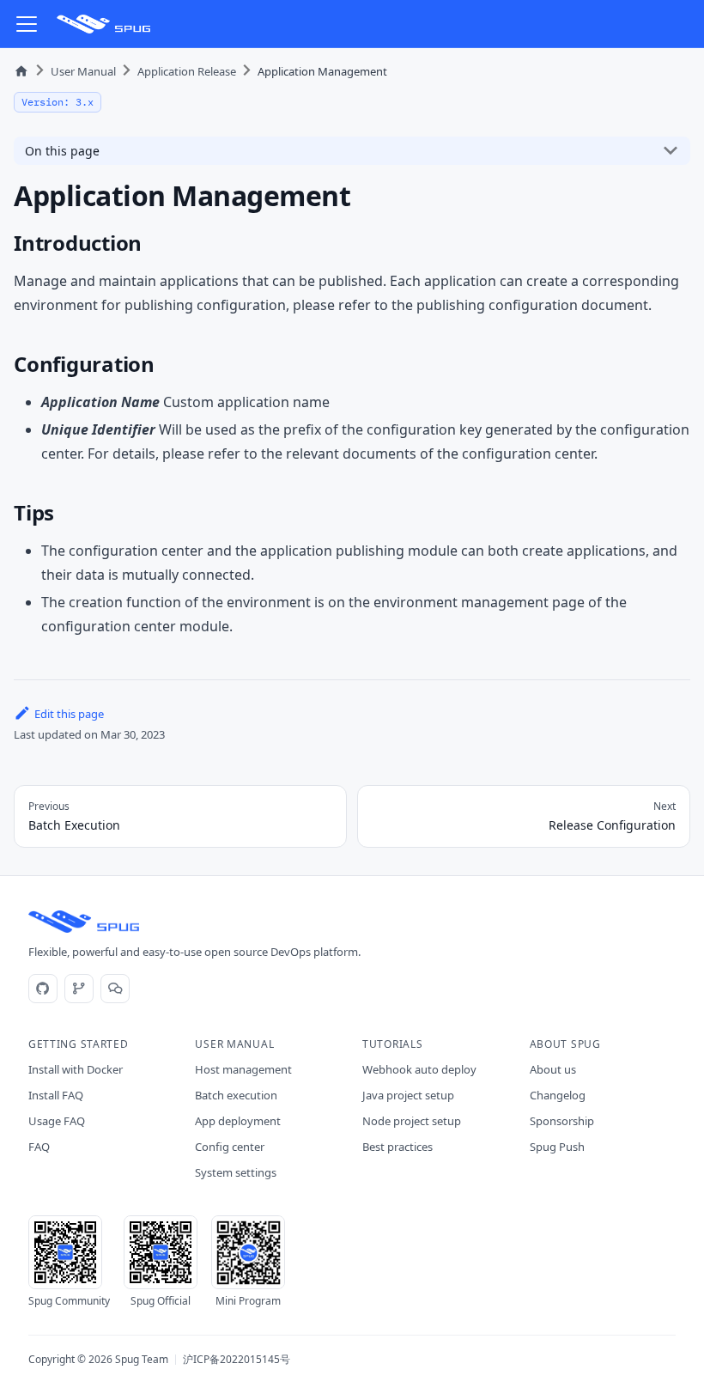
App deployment (238, 1121)
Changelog (558, 1095)
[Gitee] (79, 988)
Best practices (397, 1146)
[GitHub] (43, 988)
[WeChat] (115, 988)
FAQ (39, 1146)
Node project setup (411, 1121)
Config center (229, 1146)
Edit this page (69, 713)
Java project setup (408, 1095)
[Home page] (21, 72)
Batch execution (236, 1095)
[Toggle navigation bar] (26, 24)
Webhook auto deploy (419, 1069)
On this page (62, 151)
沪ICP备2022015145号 (236, 1359)
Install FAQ (55, 1095)
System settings (235, 1172)
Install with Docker (75, 1069)
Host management (243, 1069)
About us (553, 1069)
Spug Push (557, 1146)
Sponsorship (562, 1121)
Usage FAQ (56, 1121)
